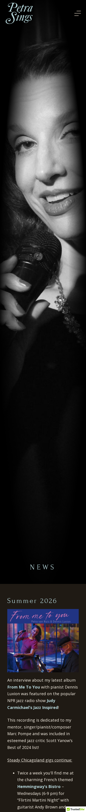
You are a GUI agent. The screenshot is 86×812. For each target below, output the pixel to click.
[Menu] (77, 13)
